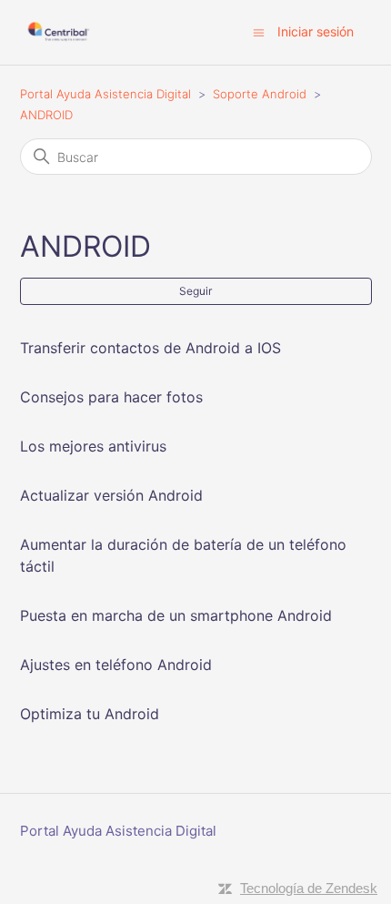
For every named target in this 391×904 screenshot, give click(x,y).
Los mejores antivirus (93, 446)
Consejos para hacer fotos (111, 397)
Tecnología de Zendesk (308, 888)
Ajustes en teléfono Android (116, 664)
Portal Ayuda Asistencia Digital (105, 93)
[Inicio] (58, 32)
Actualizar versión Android (111, 495)
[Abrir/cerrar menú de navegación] (259, 31)
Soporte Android (259, 93)
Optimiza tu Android (89, 714)
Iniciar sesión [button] (315, 31)
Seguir (195, 291)
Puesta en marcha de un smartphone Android (176, 615)
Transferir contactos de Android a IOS (150, 348)
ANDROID (46, 114)
